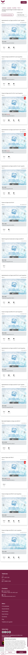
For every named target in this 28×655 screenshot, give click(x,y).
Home (4, 7)
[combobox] (22, 15)
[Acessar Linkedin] (7, 632)
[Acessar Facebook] (3, 632)
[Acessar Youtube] (10, 632)
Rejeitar (10, 652)
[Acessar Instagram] (5, 632)
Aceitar (21, 652)
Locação (9, 7)
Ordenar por (20, 12)
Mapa (4, 653)
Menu (24, 2)
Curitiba (14, 7)
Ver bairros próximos (7, 15)
